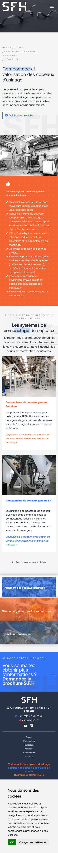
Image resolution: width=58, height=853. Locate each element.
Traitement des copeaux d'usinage (29, 764)
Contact (29, 756)
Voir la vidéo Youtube (21, 115)
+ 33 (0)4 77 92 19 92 (30, 715)
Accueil (29, 737)
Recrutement (29, 752)
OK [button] (12, 842)
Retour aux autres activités (30, 562)
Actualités (29, 748)
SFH (8, 47)
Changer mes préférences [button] (32, 842)
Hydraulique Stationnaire (29, 774)
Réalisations (29, 744)
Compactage (13, 59)
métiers (19, 47)
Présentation (29, 741)
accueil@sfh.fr (30, 720)
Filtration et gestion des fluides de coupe (29, 769)
